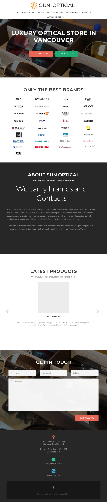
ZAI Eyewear (53, 316)
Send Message (87, 418)
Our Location (72, 12)
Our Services (57, 12)
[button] (7, 311)
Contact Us (86, 12)
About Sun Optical (25, 12)
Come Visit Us (66, 54)
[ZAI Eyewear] (53, 297)
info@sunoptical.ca (53, 463)
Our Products (43, 12)
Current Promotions (55, 16)
